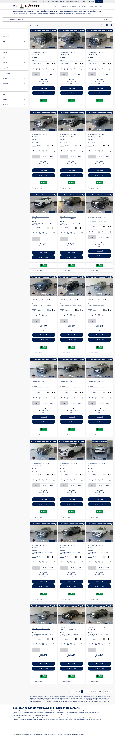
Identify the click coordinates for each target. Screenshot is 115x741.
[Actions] (53, 53)
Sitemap (37, 734)
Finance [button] (91, 6)
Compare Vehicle (39, 106)
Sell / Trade (80, 6)
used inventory (71, 712)
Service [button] (85, 6)
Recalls (82, 734)
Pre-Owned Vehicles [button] (66, 6)
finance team (24, 714)
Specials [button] (74, 6)
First (72, 691)
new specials (92, 714)
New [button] (55, 6)
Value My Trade (43, 93)
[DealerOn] (17, 734)
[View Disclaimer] (46, 68)
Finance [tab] (43, 74)
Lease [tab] (51, 74)
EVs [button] (58, 6)
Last (100, 691)
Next (95, 691)
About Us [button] (100, 6)
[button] (55, 39)
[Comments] (54, 69)
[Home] (52, 6)
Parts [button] (95, 6)
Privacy (40, 734)
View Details (43, 88)
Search (105, 19)
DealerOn (33, 734)
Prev (78, 691)
